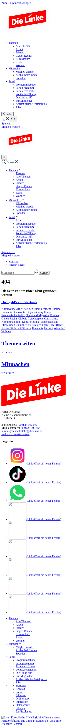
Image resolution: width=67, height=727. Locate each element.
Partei (12, 656)
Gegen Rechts (9, 318)
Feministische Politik (13, 315)
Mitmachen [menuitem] (15, 68)
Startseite (21, 685)
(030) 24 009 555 (30, 427)
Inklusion (21, 695)
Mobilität (35, 321)
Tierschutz (37, 328)
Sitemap (20, 708)
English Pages (16, 264)
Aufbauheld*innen (26, 650)
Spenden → (8, 123)
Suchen (44, 272)
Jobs (18, 682)
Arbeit (19, 308)
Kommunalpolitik (11, 321)
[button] (7, 119)
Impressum (22, 701)
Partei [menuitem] (12, 81)
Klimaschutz (51, 318)
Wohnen (6, 331)
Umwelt (48, 328)
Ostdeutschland (49, 321)
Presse (19, 692)
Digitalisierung (35, 312)
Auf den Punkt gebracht (37, 308)
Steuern (26, 328)
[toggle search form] (13, 119)
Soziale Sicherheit (11, 328)
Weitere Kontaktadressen (15, 434)
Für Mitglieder (24, 676)
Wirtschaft (59, 328)
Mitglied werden (25, 647)
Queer (51, 324)
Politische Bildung (26, 669)
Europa (48, 312)
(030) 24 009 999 (27, 424)
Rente (59, 324)
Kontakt (13, 261)
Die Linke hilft (24, 672)
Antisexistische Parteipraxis (31, 679)
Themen (13, 618)
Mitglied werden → (12, 126)
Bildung (56, 308)
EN (3, 119)
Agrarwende (8, 308)
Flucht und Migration (37, 315)
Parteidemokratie (25, 666)
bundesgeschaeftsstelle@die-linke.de (22, 431)
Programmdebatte (26, 659)
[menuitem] (15, 170)
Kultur (25, 321)
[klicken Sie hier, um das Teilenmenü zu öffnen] (4, 157)
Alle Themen (23, 621)
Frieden (54, 315)
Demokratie (19, 312)
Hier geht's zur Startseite (19, 302)
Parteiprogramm (25, 663)
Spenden (21, 653)
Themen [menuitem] (13, 42)
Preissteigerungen (38, 324)
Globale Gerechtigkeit (30, 318)
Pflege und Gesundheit (14, 324)
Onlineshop (22, 698)
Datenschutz (23, 704)
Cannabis (6, 312)
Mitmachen (15, 643)
